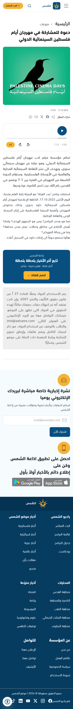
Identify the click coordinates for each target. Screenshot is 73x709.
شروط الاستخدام (60, 675)
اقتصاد (32, 592)
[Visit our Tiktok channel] (15, 701)
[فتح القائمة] (66, 6)
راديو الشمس (60, 516)
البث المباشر (11, 5)
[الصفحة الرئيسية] (51, 6)
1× (10, 145)
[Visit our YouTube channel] (29, 701)
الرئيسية (62, 23)
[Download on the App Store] (56, 482)
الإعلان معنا (29, 650)
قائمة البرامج (62, 534)
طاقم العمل (62, 658)
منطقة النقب (62, 609)
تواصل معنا (29, 658)
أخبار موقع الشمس (22, 516)
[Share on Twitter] (43, 117)
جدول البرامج (62, 543)
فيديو (32, 568)
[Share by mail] (37, 117)
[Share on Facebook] (49, 117)
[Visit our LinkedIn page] (22, 701)
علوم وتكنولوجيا (26, 618)
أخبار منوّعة (28, 582)
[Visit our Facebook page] (50, 701)
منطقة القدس (61, 592)
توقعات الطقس (26, 626)
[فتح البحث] (29, 6)
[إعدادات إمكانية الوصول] (7, 701)
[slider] (36, 138)
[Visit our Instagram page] (44, 701)
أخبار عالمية (29, 551)
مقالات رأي (29, 560)
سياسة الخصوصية (59, 667)
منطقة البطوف (61, 626)
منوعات (44, 24)
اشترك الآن (60, 432)
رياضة (33, 600)
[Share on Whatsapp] (32, 117)
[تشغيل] (62, 130)
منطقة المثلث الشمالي (56, 618)
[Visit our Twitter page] (37, 701)
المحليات (64, 582)
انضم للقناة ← (36, 275)
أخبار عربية (30, 543)
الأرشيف (31, 667)
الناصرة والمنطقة (60, 600)
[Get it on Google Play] (27, 482)
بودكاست (64, 551)
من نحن (65, 650)
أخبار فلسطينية (27, 526)
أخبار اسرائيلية (28, 534)
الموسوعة (30, 609)
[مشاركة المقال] (54, 117)
